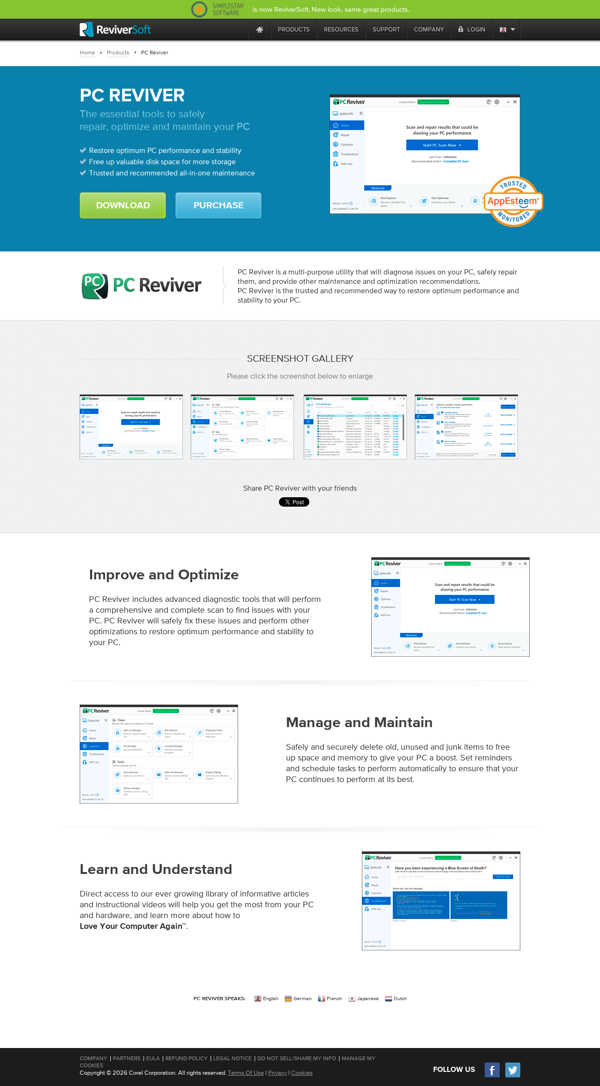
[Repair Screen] (466, 427)
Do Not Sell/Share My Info (296, 1058)
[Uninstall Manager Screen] (355, 427)
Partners (127, 1058)
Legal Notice (232, 1058)
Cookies (302, 1072)
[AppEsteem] (513, 201)
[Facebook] (493, 1076)
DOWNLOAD (123, 205)
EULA (153, 1058)
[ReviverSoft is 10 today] (239, 29)
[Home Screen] (131, 427)
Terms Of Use (246, 1072)
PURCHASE (219, 205)
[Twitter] (512, 1076)
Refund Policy (186, 1058)
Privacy (277, 1072)
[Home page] (259, 29)
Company (93, 1058)
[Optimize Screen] (242, 427)
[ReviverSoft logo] (115, 29)
